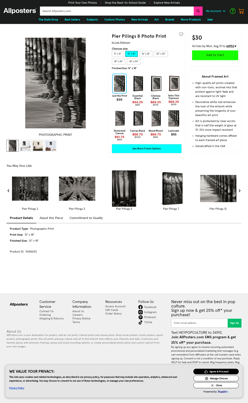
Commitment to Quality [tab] (86, 218)
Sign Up (234, 323)
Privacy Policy (16, 388)
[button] (82, 2)
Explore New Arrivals (167, 2)
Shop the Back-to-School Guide (125, 2)
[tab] (118, 54)
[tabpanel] (147, 107)
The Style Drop (48, 19)
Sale (210, 19)
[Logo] (20, 11)
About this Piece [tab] (51, 218)
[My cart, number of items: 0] (241, 11)
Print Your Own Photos (82, 2)
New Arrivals (139, 19)
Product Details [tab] (21, 218)
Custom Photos (114, 19)
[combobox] (117, 11)
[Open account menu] (224, 11)
